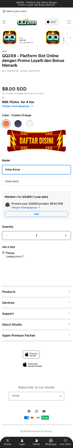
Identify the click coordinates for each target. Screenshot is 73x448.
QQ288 (27, 431)
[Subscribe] (60, 396)
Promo (7, 444)
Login (22, 444)
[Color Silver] (29, 123)
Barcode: (24, 71)
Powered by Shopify (41, 431)
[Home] (27, 22)
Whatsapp (51, 444)
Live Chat (65, 444)
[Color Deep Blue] (18, 123)
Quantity (7, 226)
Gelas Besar (12, 169)
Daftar (36, 444)
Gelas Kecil (12, 181)
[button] (4, 22)
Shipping (19, 93)
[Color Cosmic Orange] (6, 124)
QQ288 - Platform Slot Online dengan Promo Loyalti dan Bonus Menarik (36, 3)
